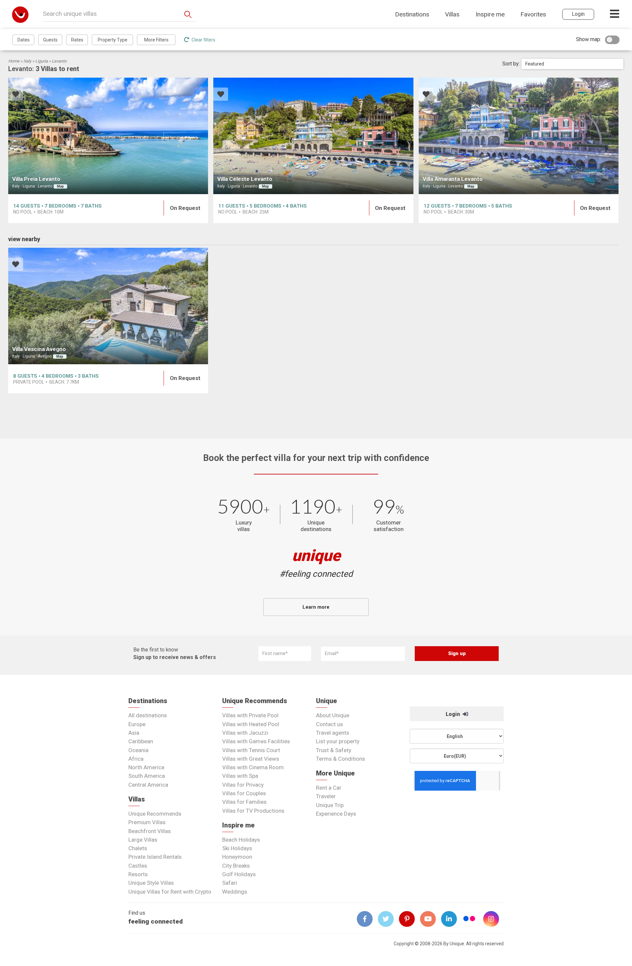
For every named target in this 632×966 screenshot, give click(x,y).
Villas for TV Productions (253, 810)
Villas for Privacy (243, 784)
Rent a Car (328, 787)
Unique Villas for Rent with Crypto (169, 891)
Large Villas (142, 839)
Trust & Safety (333, 750)
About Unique (332, 715)
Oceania (138, 750)
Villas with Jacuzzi (245, 732)
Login (453, 714)
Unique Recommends (154, 813)
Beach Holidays (241, 839)
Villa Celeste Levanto (244, 179)
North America (146, 767)
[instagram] (493, 919)
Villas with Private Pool (250, 715)
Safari (229, 882)
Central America (148, 784)
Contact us (329, 724)
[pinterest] (409, 919)
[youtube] (430, 919)
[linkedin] (451, 919)
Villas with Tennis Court (251, 750)
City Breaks (236, 865)
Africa (136, 758)
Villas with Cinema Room (253, 767)
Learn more (316, 607)
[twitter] (388, 919)
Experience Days (336, 813)
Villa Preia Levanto (36, 179)
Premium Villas (147, 822)
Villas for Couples (244, 793)
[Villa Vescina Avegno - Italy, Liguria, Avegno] (108, 306)
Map (60, 186)
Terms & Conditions (340, 758)
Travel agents (332, 732)
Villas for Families (244, 802)
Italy (27, 61)
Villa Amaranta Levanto (453, 179)
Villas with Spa (240, 776)
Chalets (137, 848)
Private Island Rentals (155, 856)
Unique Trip (330, 805)
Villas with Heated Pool (250, 724)
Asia (133, 732)
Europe (136, 724)
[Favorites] (15, 95)
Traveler (326, 796)
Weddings (234, 891)
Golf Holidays (239, 874)
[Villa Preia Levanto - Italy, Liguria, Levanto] (108, 136)
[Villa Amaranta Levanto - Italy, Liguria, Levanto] (519, 136)
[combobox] (572, 63)
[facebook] (367, 919)
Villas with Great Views (250, 758)
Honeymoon (237, 856)
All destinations (147, 715)
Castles (137, 865)
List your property (337, 741)
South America (146, 776)
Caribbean (140, 741)
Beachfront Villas (149, 831)
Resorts (138, 874)
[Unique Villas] (20, 14)
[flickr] (469, 919)
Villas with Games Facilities (256, 741)
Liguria (41, 61)
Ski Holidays (237, 848)
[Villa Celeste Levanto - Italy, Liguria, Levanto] (313, 136)
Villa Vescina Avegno (39, 349)
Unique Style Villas (151, 882)
